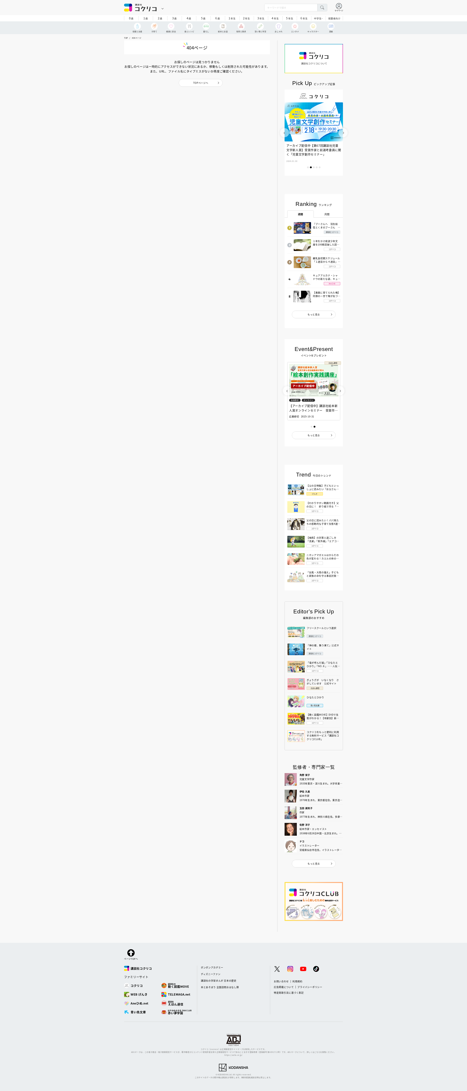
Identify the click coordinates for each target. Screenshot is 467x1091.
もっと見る (314, 314)
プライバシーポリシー (309, 987)
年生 (232, 18)
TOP (126, 38)
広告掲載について (284, 987)
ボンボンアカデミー (212, 967)
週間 (300, 214)
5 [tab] (320, 167)
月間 (327, 214)
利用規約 (297, 981)
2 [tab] (311, 167)
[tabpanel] (314, 133)
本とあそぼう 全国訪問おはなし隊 (220, 987)
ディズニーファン (210, 974)
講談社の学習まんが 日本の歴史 (218, 980)
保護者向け (334, 18)
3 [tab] (314, 167)
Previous (284, 132)
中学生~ (318, 18)
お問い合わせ (281, 981)
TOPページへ (200, 82)
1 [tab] (308, 167)
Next (343, 132)
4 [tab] (317, 167)
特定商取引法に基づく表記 (289, 992)
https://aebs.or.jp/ (233, 1055)
